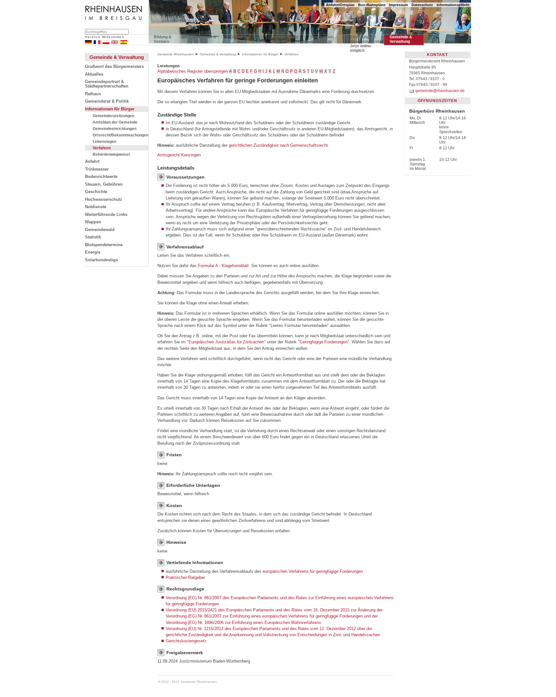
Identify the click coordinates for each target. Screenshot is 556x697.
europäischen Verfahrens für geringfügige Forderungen (313, 571)
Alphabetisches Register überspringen (192, 71)
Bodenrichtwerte (101, 176)
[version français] (97, 42)
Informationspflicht (453, 5)
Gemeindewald (100, 230)
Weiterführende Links (106, 214)
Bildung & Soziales (162, 39)
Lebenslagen (104, 141)
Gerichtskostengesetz (186, 640)
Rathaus (93, 94)
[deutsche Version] (88, 42)
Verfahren (102, 148)
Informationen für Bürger (109, 109)
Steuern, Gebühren (104, 184)
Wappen (93, 222)
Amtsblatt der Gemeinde (115, 122)
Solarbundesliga (101, 260)
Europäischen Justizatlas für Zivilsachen (226, 341)
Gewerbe (240, 37)
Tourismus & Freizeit (204, 39)
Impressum (398, 5)
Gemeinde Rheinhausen (175, 54)
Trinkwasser (97, 169)
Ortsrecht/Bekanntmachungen (120, 135)
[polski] (106, 42)
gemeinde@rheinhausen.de (439, 90)
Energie (92, 252)
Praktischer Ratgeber (185, 577)
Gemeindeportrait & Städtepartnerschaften (106, 83)
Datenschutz (422, 5)
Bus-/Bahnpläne (371, 5)
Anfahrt (92, 161)
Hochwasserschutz (103, 199)
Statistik (93, 237)
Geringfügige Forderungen (324, 341)
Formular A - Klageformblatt (223, 265)
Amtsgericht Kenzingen (179, 155)
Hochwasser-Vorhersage (323, 39)
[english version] (114, 42)
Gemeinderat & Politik (107, 101)
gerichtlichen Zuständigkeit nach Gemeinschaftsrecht (278, 145)
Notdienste (95, 207)
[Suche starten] (130, 32)
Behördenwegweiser (111, 154)
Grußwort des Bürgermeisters (114, 66)
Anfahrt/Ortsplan (340, 5)
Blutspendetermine (104, 245)
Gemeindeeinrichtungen (114, 128)
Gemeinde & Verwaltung (401, 39)
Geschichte (96, 192)
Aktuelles (94, 74)
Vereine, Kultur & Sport (285, 39)
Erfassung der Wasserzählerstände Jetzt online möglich (364, 40)
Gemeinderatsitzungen (113, 116)
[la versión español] (123, 42)
